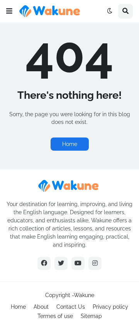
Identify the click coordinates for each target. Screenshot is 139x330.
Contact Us (70, 307)
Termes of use (55, 316)
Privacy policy (110, 307)
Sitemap (91, 316)
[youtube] (78, 263)
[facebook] (44, 263)
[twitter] (61, 263)
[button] (9, 11)
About (41, 307)
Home (69, 144)
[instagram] (95, 263)
